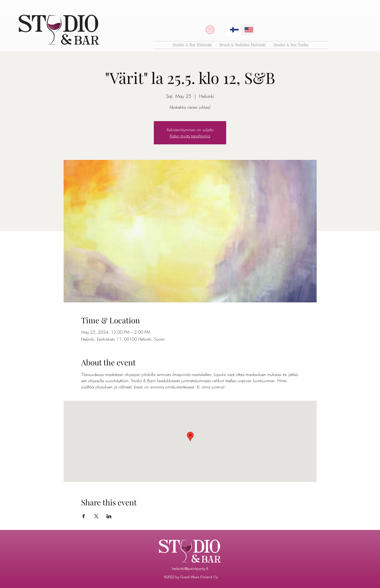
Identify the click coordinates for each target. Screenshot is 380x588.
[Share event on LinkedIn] (109, 516)
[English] (247, 29)
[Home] (210, 29)
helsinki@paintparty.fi (190, 568)
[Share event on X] (96, 516)
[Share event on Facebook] (83, 516)
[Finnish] (233, 29)
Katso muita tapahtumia (190, 136)
